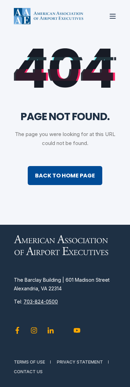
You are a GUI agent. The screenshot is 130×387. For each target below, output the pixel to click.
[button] (119, 376)
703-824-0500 (41, 301)
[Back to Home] (48, 16)
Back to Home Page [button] (65, 176)
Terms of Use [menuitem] (29, 362)
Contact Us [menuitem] (28, 371)
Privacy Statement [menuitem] (80, 362)
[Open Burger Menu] (113, 16)
